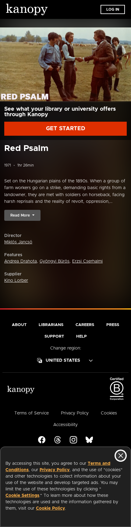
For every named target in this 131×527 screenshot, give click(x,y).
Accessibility (65, 425)
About (19, 325)
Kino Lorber (16, 280)
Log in (112, 9)
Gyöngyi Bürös (54, 261)
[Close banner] (121, 456)
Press (112, 325)
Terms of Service (31, 413)
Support (54, 337)
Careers (85, 325)
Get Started (65, 128)
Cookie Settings (22, 495)
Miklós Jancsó (18, 242)
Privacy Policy (54, 470)
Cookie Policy (50, 508)
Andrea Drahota (20, 261)
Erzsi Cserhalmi (87, 261)
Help (81, 337)
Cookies (109, 413)
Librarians (51, 325)
